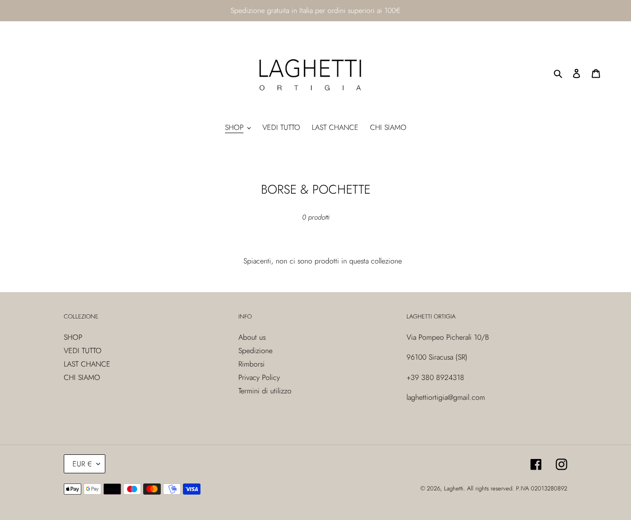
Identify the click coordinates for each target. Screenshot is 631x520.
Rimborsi (251, 364)
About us (252, 337)
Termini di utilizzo (264, 390)
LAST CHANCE (87, 364)
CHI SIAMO (82, 377)
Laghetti (453, 488)
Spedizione (255, 350)
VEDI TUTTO (83, 350)
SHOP (73, 337)
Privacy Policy (259, 377)
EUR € (82, 464)
